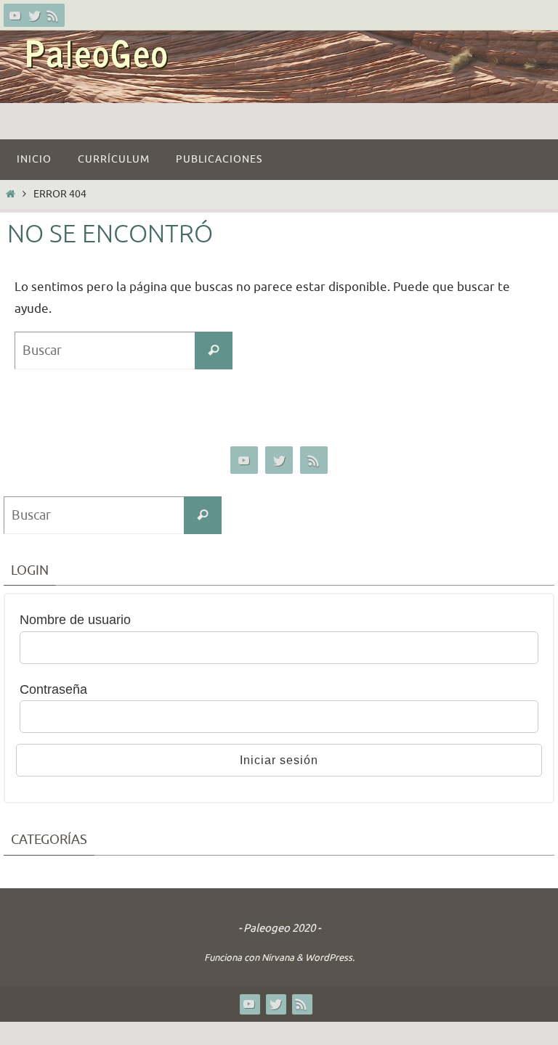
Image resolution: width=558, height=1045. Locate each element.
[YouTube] (15, 15)
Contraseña (53, 689)
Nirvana (278, 957)
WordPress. (330, 957)
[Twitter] (34, 15)
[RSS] (53, 15)
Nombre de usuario (75, 619)
